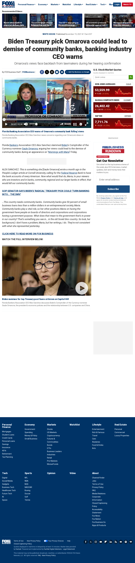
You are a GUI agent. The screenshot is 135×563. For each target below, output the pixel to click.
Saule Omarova (30, 148)
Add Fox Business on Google (79, 72)
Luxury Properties (122, 435)
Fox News (96, 516)
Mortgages (6, 432)
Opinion (51, 473)
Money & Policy (31, 435)
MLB (26, 484)
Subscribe (113, 189)
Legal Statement (69, 549)
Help (68, 541)
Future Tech (7, 494)
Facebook (42, 72)
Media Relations (98, 494)
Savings (5, 444)
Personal (118, 429)
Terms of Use (118, 198)
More (111, 4)
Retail (49, 458)
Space (4, 500)
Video (73, 473)
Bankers (13, 145)
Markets (54, 4)
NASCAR (28, 487)
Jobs (94, 481)
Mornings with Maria (58, 152)
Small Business (31, 439)
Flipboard (106, 542)
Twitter (47, 72)
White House (49, 34)
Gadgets (5, 484)
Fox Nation (96, 519)
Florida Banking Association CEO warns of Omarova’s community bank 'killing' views (43, 131)
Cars (94, 439)
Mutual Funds (52, 464)
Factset (18, 549)
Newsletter (121, 542)
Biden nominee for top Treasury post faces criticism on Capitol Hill (35, 299)
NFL (26, 478)
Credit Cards (7, 438)
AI (3, 497)
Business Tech (8, 487)
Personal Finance (26, 4)
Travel (94, 435)
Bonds (49, 445)
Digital (4, 478)
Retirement (7, 454)
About (95, 473)
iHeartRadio (131, 542)
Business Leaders (54, 451)
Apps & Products (99, 525)
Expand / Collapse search (110, 4)
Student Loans (8, 435)
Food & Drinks (97, 445)
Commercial (120, 432)
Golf (26, 497)
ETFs (49, 448)
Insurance (6, 447)
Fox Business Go (99, 522)
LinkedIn (111, 542)
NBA (26, 481)
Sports (28, 473)
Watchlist (66, 4)
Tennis (27, 500)
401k (4, 451)
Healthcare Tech (9, 490)
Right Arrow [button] (130, 20)
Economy (42, 4)
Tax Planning (7, 457)
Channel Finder (98, 478)
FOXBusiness (28, 72)
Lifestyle (78, 4)
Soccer (27, 494)
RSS (116, 542)
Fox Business (8, 4)
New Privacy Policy (33, 541)
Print (57, 72)
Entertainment (98, 429)
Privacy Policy (105, 198)
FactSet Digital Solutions (53, 549)
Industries (51, 455)
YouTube (101, 542)
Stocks (50, 429)
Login (117, 4)
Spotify (126, 542)
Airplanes (96, 442)
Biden (65, 145)
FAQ (94, 490)
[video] (46, 271)
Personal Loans (8, 441)
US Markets (52, 432)
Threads (52, 72)
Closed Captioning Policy (23, 544)
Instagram (96, 542)
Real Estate (91, 4)
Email (62, 72)
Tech (102, 4)
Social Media (7, 481)
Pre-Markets (52, 461)
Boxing (27, 490)
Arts (94, 448)
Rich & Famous (98, 432)
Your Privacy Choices (56, 541)
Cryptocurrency (53, 435)
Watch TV (127, 4)
